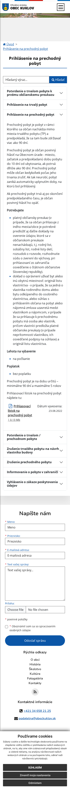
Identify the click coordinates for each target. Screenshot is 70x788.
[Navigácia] (60, 7)
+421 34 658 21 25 (37, 711)
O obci (35, 660)
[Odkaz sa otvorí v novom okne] (35, 692)
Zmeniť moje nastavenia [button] (35, 775)
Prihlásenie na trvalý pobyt (27, 105)
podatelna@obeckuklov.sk (37, 718)
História (35, 664)
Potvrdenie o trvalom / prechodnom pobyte (24, 437)
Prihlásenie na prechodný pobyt (25, 49)
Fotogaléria (35, 678)
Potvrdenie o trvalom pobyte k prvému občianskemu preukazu (30, 93)
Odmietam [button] (35, 782)
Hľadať (60, 80)
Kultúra (35, 674)
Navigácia (11, 7)
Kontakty (35, 683)
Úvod (10, 44)
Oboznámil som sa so (32, 628)
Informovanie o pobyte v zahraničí (32, 472)
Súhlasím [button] (35, 767)
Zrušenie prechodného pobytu (29, 462)
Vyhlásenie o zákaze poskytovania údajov (32, 484)
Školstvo (35, 669)
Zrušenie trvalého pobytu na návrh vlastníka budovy (33, 450)
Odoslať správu (35, 641)
